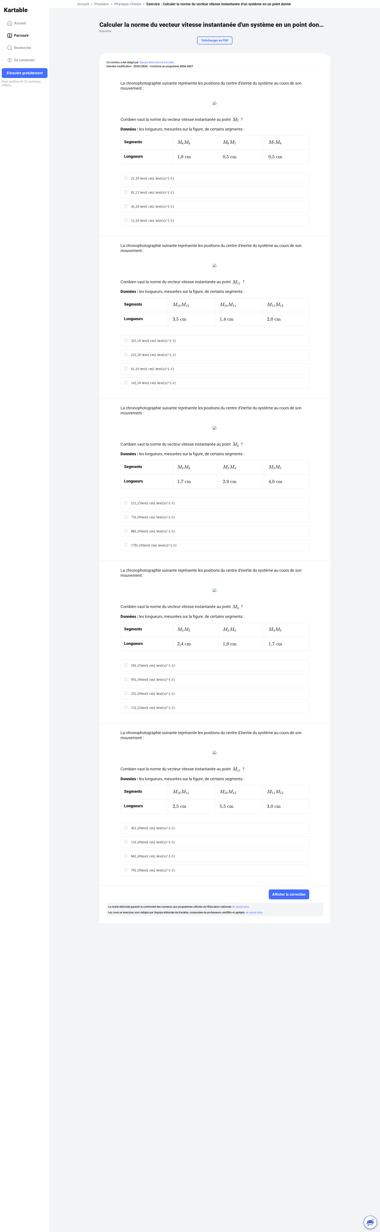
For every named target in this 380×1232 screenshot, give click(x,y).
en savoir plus (240, 906)
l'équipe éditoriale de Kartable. (157, 62)
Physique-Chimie (127, 4)
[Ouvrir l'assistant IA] (370, 1222)
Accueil (20, 23)
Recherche (22, 48)
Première (101, 4)
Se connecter (24, 60)
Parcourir (21, 35)
